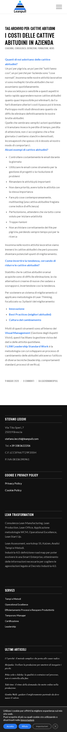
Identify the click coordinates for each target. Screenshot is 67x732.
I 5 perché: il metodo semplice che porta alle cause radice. (32, 658)
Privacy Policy (13, 483)
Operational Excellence (16, 604)
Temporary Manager (15, 615)
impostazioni (27, 720)
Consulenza (20, 48)
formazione (43, 48)
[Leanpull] (28, 7)
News (51, 48)
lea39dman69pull (49, 381)
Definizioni (32, 48)
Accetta (10, 726)
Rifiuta (25, 726)
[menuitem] (57, 7)
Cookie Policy (13, 490)
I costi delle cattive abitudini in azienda (29, 38)
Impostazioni (42, 726)
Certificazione (12, 621)
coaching (9, 48)
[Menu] (57, 7)
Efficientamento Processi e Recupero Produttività (29, 610)
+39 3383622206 (20, 445)
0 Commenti (28, 381)
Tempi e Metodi (13, 599)
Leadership (10, 626)
